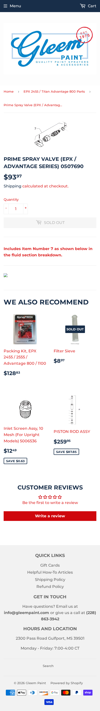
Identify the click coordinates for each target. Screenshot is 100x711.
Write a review (50, 516)
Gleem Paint (36, 683)
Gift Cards (50, 565)
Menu (15, 6)
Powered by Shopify (66, 683)
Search (48, 666)
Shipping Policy (50, 579)
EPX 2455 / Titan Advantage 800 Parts (54, 91)
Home (9, 91)
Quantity (11, 199)
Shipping (12, 186)
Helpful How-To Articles (50, 572)
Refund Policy (50, 586)
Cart (91, 6)
